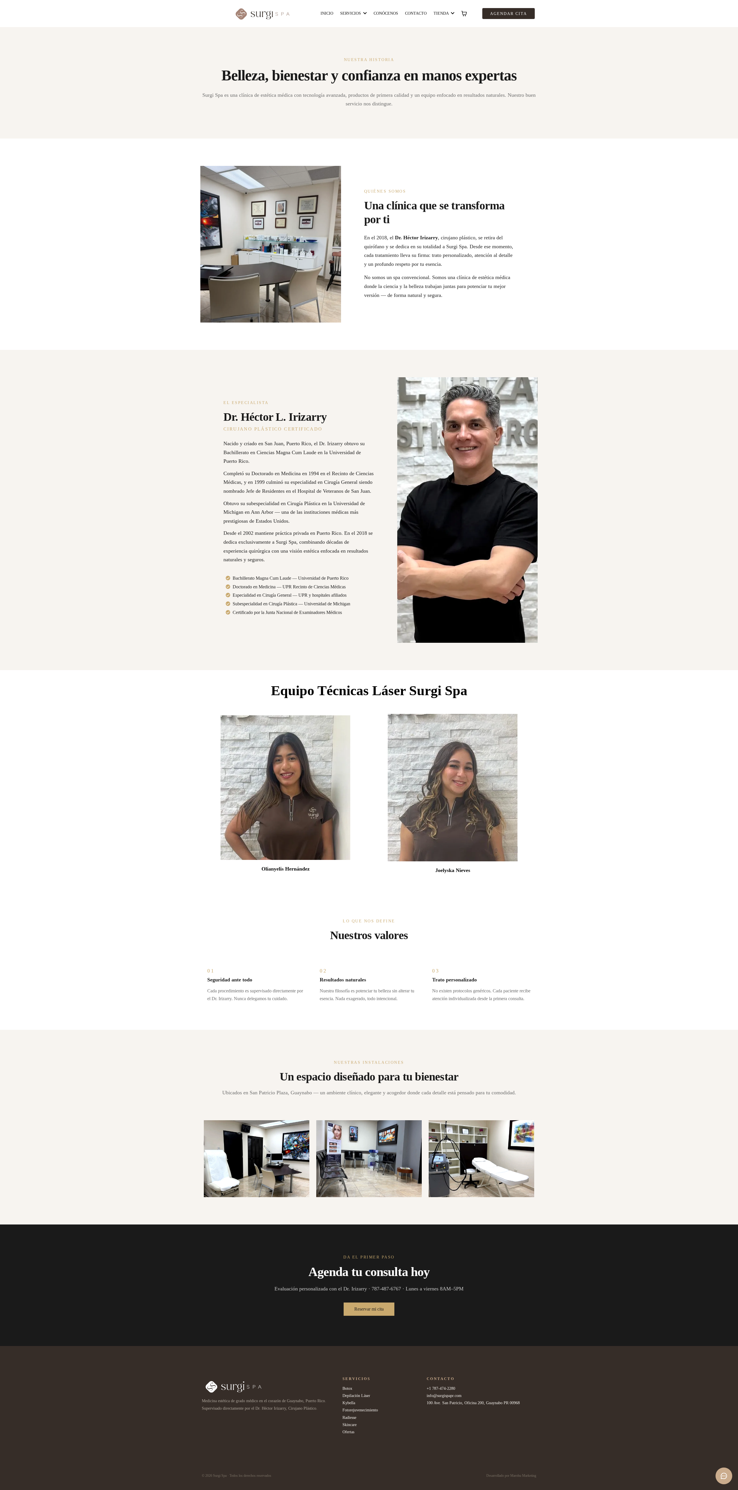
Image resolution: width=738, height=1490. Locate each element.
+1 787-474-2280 (441, 1388)
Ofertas (348, 1432)
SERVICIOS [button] (351, 13)
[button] (452, 13)
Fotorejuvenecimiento (360, 1410)
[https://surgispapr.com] (263, 13)
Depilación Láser (356, 1396)
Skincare (349, 1425)
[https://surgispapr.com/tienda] (271, 1387)
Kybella (348, 1403)
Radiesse (349, 1417)
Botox (347, 1388)
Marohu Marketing (523, 1476)
